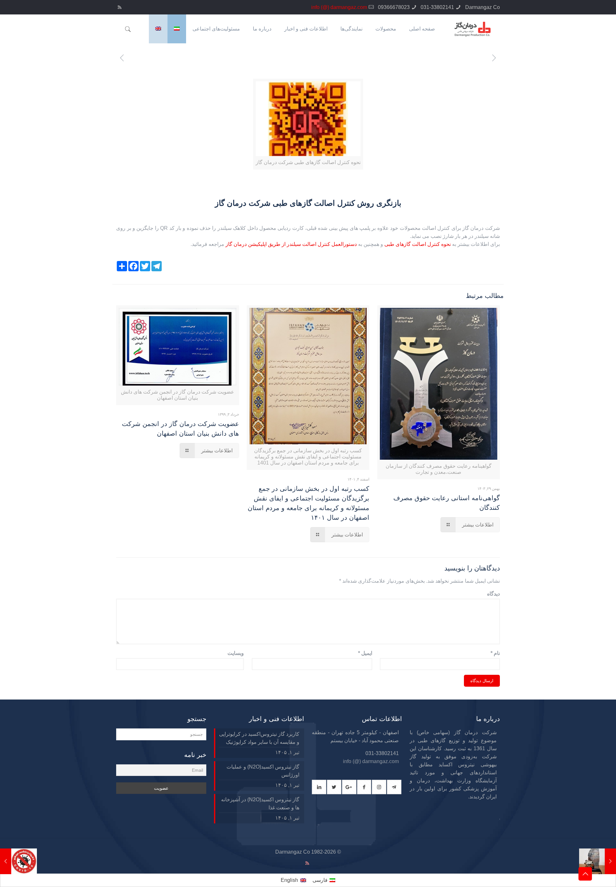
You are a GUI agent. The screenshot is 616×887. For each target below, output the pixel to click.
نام (495, 653)
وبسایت (235, 653)
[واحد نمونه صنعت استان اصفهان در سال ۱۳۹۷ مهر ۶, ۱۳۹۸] (597, 861)
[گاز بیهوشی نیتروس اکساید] (394, 787)
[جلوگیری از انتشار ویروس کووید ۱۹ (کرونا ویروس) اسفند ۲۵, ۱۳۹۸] (18, 861)
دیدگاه (493, 593)
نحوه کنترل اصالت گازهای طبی (418, 244)
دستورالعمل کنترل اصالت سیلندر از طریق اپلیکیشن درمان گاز (291, 244)
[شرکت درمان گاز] (472, 28)
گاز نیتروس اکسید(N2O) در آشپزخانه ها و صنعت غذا (260, 803)
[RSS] (119, 7)
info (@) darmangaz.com (339, 7)
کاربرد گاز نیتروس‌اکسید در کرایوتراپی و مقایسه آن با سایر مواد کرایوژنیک (259, 738)
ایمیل (365, 653)
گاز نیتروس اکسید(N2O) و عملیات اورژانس (263, 771)
